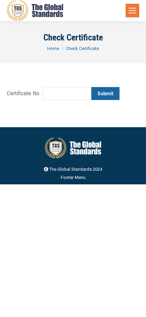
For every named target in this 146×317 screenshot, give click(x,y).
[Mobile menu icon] (132, 10)
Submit (105, 93)
